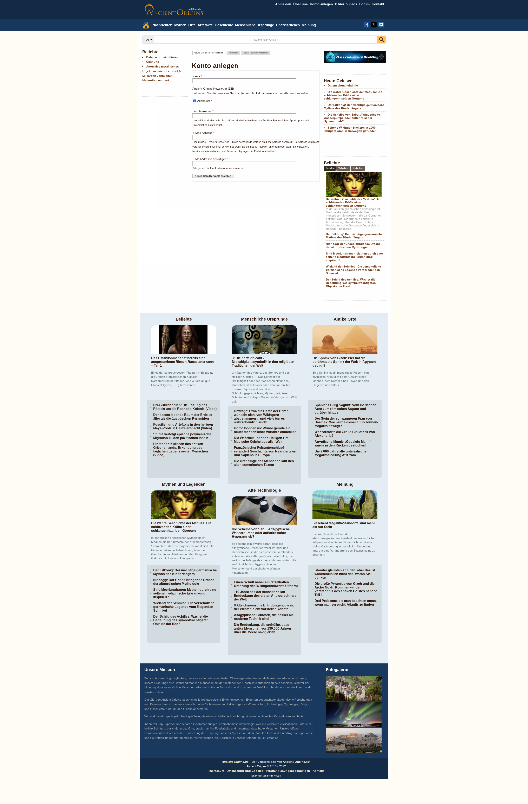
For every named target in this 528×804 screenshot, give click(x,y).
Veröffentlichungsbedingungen (288, 770)
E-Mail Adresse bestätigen (210, 159)
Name (197, 76)
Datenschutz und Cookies (245, 770)
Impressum (216, 770)
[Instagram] (381, 24)
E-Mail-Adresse (203, 132)
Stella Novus (274, 775)
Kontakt (318, 770)
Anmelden (283, 4)
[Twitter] (374, 24)
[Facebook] (366, 24)
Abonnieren (204, 100)
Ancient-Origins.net (296, 761)
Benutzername (202, 111)
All (148, 39)
